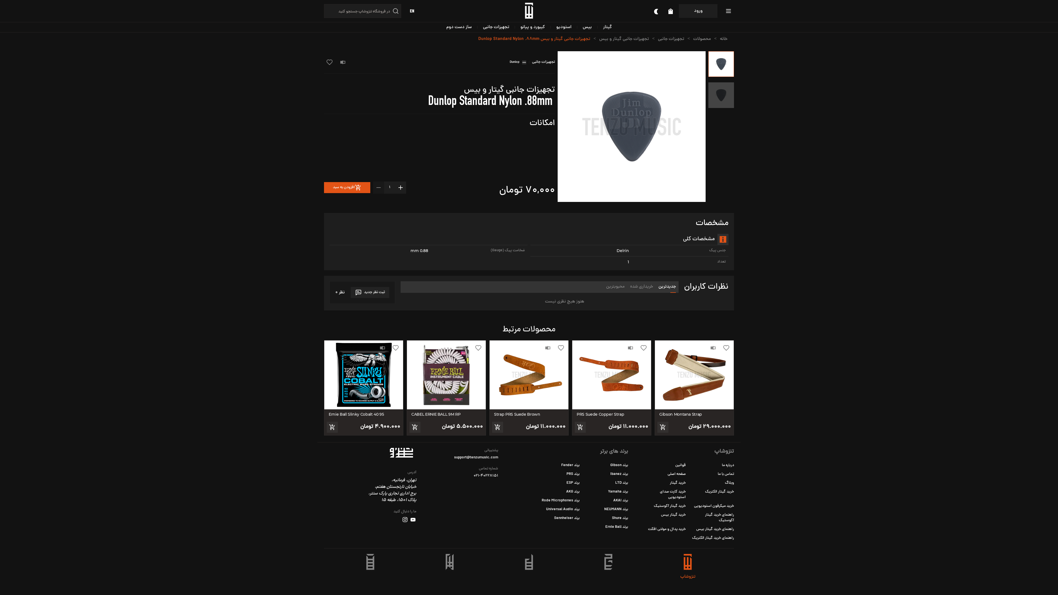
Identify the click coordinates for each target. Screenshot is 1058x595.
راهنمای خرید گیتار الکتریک (713, 538)
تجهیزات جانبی (496, 27)
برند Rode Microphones (561, 501)
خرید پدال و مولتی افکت (667, 529)
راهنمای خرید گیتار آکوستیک (719, 517)
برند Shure (620, 518)
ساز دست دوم (459, 27)
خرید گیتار (678, 483)
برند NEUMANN (616, 509)
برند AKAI (620, 501)
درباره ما (728, 465)
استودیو (563, 27)
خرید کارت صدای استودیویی (673, 494)
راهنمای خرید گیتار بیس (715, 529)
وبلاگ (729, 483)
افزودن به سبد (344, 187)
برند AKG (573, 492)
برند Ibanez (619, 474)
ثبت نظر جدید (374, 292)
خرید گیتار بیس (673, 515)
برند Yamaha (618, 492)
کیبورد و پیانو (532, 27)
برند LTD (621, 483)
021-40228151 (486, 476)
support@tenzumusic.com (476, 458)
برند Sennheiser (567, 518)
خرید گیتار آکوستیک (670, 506)
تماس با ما (726, 474)
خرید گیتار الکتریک (719, 492)
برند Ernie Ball (616, 527)
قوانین (680, 465)
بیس (587, 27)
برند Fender (570, 465)
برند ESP (573, 483)
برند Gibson (619, 465)
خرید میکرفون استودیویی (714, 506)
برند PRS (573, 474)
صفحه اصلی (677, 474)
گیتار (607, 27)
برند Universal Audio (563, 509)
